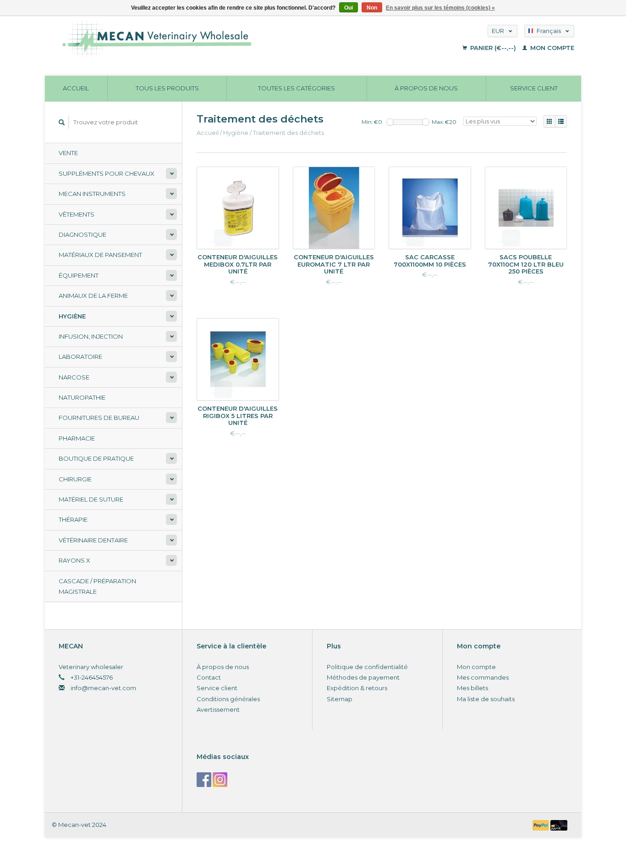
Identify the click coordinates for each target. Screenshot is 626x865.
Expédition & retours (357, 688)
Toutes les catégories (296, 88)
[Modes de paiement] (542, 824)
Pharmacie (77, 438)
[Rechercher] (62, 122)
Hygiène (72, 316)
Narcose (74, 377)
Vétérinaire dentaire (93, 540)
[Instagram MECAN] (220, 779)
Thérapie (73, 519)
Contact (209, 677)
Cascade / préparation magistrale (97, 586)
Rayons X (74, 560)
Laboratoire (80, 356)
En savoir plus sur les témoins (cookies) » (440, 8)
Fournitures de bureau (99, 417)
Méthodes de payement (363, 677)
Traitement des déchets (288, 132)
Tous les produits (167, 88)
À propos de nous (426, 88)
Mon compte (551, 47)
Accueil (76, 88)
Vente (68, 152)
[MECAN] (227, 39)
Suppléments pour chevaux (106, 173)
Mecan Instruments (92, 193)
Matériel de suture (91, 499)
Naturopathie (82, 397)
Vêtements (76, 214)
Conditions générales (228, 699)
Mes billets (472, 688)
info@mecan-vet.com (103, 688)
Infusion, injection (91, 336)
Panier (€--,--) (493, 47)
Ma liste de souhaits (486, 699)
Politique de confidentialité (367, 666)
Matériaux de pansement (100, 254)
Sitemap (339, 699)
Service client (534, 88)
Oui (348, 8)
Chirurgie (75, 479)
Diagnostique (82, 234)
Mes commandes (483, 677)
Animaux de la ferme (93, 295)
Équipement (79, 275)
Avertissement (218, 709)
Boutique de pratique (96, 458)
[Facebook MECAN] (204, 779)
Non (372, 8)
